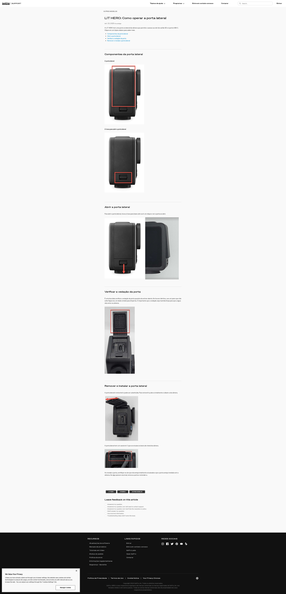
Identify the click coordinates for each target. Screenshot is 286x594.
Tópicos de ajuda (156, 3)
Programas (177, 3)
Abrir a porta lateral (113, 36)
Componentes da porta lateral (117, 34)
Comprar (224, 3)
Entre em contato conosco (202, 3)
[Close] (76, 570)
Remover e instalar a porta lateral (118, 41)
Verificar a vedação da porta (116, 38)
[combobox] (257, 3)
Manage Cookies (65, 588)
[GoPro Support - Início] (11, 3)
